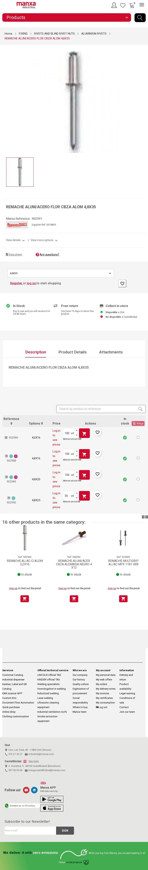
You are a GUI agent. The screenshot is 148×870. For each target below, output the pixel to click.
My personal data (105, 674)
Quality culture (81, 684)
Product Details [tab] (72, 352)
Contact (124, 707)
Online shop (9, 711)
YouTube (26, 790)
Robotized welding (48, 693)
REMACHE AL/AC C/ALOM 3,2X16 (25, 562)
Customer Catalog (12, 674)
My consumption (105, 702)
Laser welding (45, 698)
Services (7, 670)
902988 (11, 460)
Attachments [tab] (111, 352)
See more (34, 761)
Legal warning (127, 693)
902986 (13, 437)
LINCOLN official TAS (49, 674)
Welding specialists (48, 684)
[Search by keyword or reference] (140, 17)
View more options (45, 240)
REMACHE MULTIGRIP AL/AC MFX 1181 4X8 (123, 562)
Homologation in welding (51, 688)
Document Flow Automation (18, 702)
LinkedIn (34, 790)
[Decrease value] (76, 435)
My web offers (104, 679)
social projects (74, 862)
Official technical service (52, 670)
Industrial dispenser (13, 679)
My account (103, 670)
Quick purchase (11, 707)
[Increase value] (76, 430)
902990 (11, 502)
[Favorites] (123, 5)
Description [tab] (35, 352)
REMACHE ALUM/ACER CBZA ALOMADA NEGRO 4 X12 (74, 564)
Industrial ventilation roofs (52, 711)
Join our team (127, 711)
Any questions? (49, 254)
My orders (101, 684)
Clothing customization (15, 716)
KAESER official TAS (48, 679)
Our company (80, 674)
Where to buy (80, 707)
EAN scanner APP (12, 693)
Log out (102, 707)
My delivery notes (105, 688)
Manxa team (80, 711)
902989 (11, 481)
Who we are (80, 670)
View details (16, 240)
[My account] (114, 5)
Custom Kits (9, 698)
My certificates (104, 698)
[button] (138, 437)
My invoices (102, 693)
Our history (79, 679)
